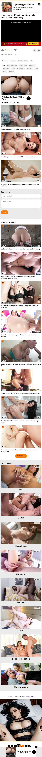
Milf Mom (11, 71)
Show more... (21, 456)
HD (31, 61)
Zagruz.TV (30, 697)
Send (4, 212)
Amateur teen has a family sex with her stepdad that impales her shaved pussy (19, 450)
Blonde (26, 61)
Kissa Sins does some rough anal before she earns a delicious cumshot (19, 335)
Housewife (32, 65)
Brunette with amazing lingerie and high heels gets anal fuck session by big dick (20, 306)
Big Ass (13, 61)
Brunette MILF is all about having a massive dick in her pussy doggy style (20, 421)
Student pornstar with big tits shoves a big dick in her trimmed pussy (20, 393)
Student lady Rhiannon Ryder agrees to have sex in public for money (20, 249)
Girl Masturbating (12, 65)
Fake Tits (29, 68)
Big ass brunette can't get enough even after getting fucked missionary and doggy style (18, 277)
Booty (4, 71)
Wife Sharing (23, 65)
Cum (13, 68)
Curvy (36, 68)
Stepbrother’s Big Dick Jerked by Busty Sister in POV (16, 129)
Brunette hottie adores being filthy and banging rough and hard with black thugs (20, 185)
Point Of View (21, 68)
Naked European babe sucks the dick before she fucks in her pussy (20, 157)
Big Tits (20, 61)
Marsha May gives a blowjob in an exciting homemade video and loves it (21, 365)
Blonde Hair (6, 68)
